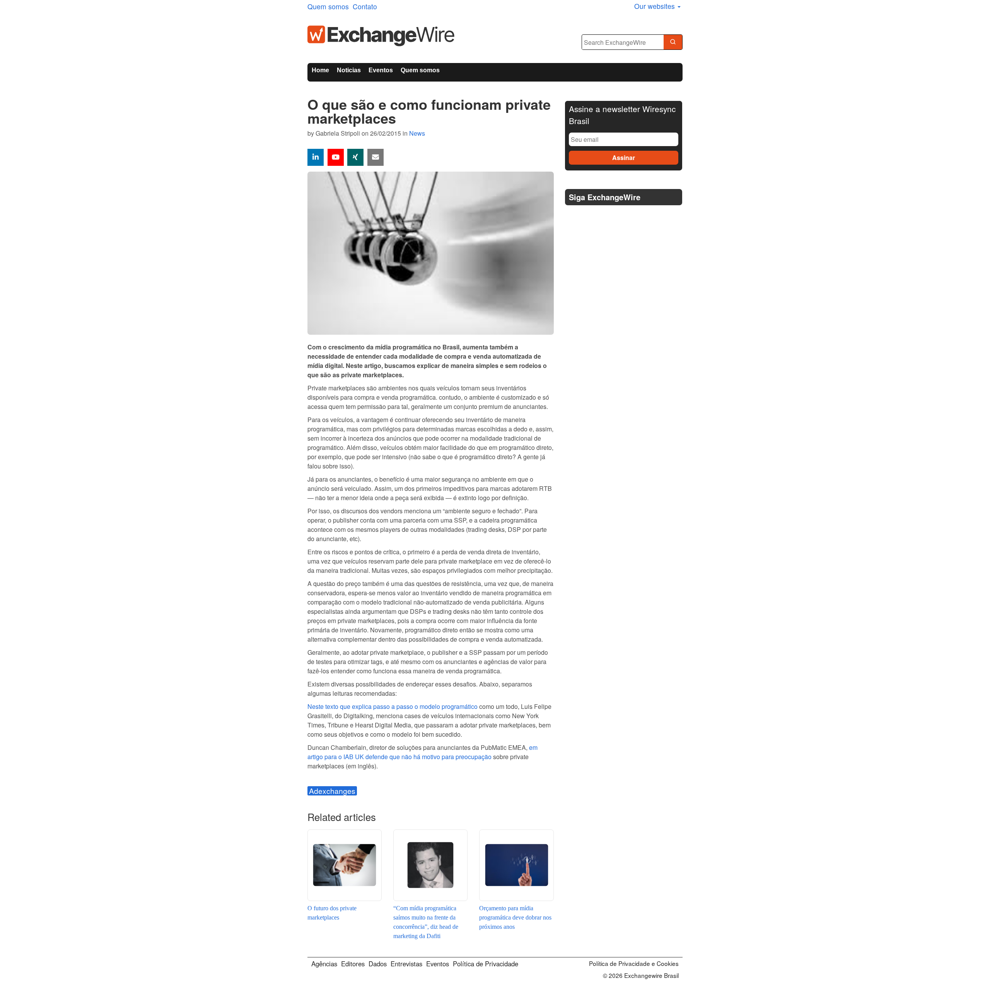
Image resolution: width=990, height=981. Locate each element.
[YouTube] (336, 157)
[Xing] (355, 157)
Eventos (381, 70)
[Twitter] (572, 216)
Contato (365, 6)
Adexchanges (332, 790)
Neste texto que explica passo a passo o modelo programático (392, 706)
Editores (353, 963)
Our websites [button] (655, 6)
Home (320, 70)
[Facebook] (591, 216)
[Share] (315, 157)
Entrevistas (406, 963)
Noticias (349, 70)
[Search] (673, 42)
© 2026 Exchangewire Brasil (641, 975)
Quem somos (328, 6)
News (417, 133)
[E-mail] (375, 157)
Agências (324, 963)
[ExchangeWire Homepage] (380, 35)
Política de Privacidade (485, 963)
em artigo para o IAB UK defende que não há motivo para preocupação (422, 752)
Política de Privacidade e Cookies (634, 963)
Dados (378, 963)
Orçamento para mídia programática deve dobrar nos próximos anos (515, 917)
